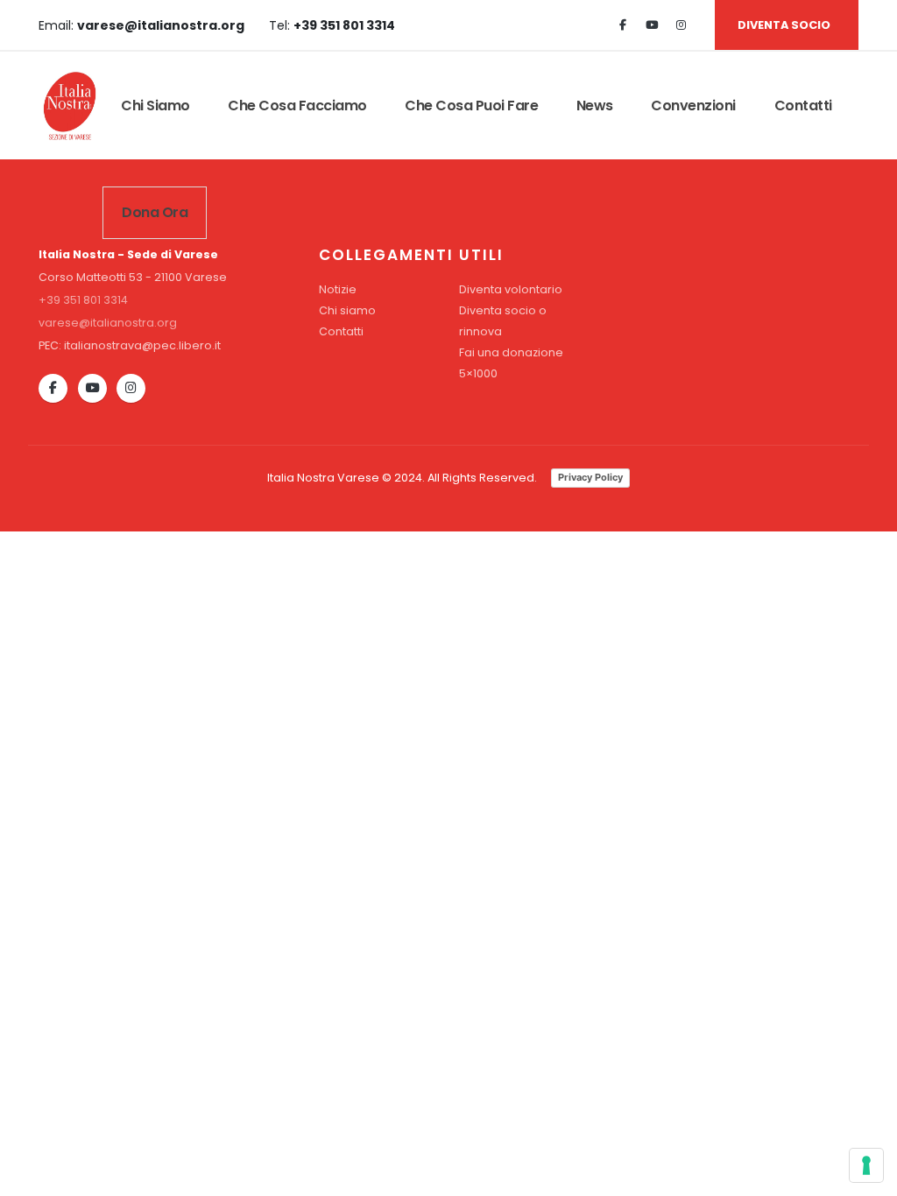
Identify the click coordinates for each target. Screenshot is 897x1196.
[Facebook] (623, 25)
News (594, 105)
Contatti (803, 105)
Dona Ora (154, 212)
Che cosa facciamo (297, 105)
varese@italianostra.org (108, 322)
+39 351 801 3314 (83, 299)
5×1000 (478, 373)
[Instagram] (680, 25)
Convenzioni (693, 105)
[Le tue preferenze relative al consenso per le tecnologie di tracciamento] (866, 1165)
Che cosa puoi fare (471, 105)
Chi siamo (155, 105)
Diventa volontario (510, 289)
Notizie (338, 289)
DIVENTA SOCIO (784, 25)
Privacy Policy (590, 477)
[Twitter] (651, 25)
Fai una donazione (511, 352)
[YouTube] (92, 388)
